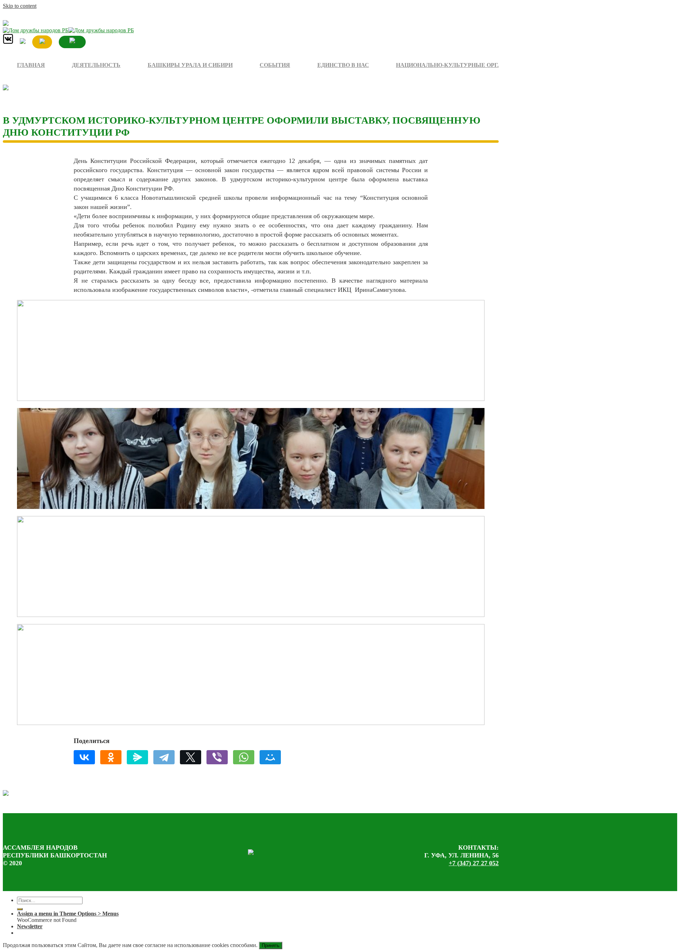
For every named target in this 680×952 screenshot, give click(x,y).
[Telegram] (164, 757)
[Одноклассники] (110, 757)
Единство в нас (343, 65)
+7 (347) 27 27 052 (474, 863)
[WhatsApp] (243, 757)
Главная (31, 65)
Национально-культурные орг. (447, 65)
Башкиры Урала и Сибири (190, 65)
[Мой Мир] (270, 757)
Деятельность (96, 65)
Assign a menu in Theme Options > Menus (68, 914)
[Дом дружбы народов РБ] (68, 30)
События (275, 65)
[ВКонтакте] (84, 757)
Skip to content (19, 6)
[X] (190, 757)
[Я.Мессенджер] (137, 757)
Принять (270, 945)
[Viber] (217, 757)
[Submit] (20, 909)
